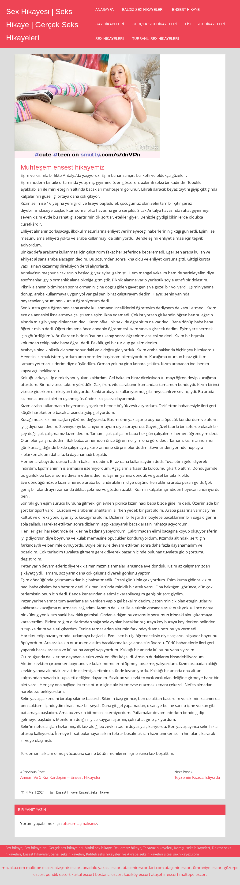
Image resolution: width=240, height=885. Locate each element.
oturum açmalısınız (80, 823)
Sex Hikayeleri (109, 39)
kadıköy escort (137, 874)
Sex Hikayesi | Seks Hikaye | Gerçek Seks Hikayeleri (42, 24)
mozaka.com (13, 867)
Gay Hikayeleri (109, 24)
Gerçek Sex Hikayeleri (154, 24)
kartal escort (82, 874)
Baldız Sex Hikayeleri (143, 9)
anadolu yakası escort (102, 867)
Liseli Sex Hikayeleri (205, 24)
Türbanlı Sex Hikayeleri (155, 39)
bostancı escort (109, 874)
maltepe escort (40, 867)
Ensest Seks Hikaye (94, 792)
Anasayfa (104, 9)
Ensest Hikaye (186, 9)
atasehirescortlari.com (143, 867)
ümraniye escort (208, 867)
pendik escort (58, 874)
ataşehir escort (68, 867)
